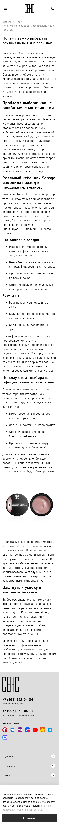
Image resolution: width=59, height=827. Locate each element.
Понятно (29, 818)
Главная (6, 21)
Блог (19, 21)
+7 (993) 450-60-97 (17, 711)
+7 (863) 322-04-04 (17, 699)
